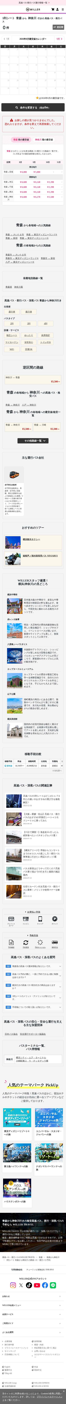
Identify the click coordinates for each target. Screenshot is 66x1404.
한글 (36, 1367)
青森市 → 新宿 (48, 258)
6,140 (37, 182)
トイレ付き (45, 342)
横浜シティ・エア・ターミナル (31, 1057)
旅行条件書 (9, 1345)
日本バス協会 (11, 1034)
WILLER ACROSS (41, 1386)
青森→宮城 (8, 172)
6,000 (24, 172)
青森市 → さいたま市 (16, 255)
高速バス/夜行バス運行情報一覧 (33, 3)
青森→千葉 (8, 187)
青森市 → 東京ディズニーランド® (22, 258)
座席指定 (45, 335)
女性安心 (28, 342)
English (7, 1367)
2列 (12, 323)
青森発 (9, 287)
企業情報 (8, 1341)
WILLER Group (11, 1383)
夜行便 (28, 312)
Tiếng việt (8, 1373)
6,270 (37, 197)
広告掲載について (12, 1354)
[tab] (21, 140)
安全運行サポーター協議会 (33, 1034)
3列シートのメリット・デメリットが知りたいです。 (33, 997)
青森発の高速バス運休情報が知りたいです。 (32, 966)
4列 (45, 323)
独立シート (11, 335)
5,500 (51, 197)
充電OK (28, 349)
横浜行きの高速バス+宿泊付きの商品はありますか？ (33, 986)
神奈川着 (18, 287)
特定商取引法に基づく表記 (45, 1348)
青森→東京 (8, 192)
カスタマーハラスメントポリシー (47, 1355)
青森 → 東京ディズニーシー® (34, 238)
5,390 (51, 182)
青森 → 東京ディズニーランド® (41, 234)
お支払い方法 (33, 912)
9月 (58, 39)
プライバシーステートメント (17, 1348)
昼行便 (12, 312)
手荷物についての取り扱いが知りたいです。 (32, 1007)
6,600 (24, 182)
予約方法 (33, 935)
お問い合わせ (39, 1351)
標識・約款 (38, 1345)
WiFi (12, 349)
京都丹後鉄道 (10, 1386)
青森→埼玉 (8, 182)
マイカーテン (11, 342)
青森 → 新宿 (11, 238)
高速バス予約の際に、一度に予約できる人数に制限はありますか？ (35, 975)
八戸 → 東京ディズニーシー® (20, 262)
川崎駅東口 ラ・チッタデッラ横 (32, 1061)
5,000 (37, 172)
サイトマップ (10, 1351)
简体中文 (38, 1370)
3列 (28, 323)
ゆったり (28, 335)
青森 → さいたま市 (15, 234)
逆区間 (60, 27)
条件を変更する (32, 107)
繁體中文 (8, 1370)
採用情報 (38, 1341)
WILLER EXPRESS (41, 1383)
